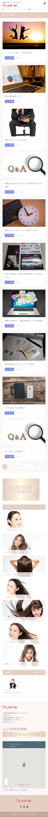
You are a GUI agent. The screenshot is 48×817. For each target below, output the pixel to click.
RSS (27, 806)
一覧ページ (37, 672)
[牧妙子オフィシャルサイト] (17, 5)
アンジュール (18, 790)
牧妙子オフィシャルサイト (19, 814)
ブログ (9, 9)
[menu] (44, 3)
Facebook (20, 806)
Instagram (24, 806)
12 (36, 467)
